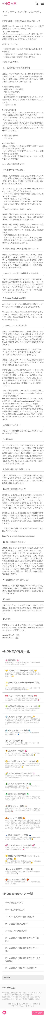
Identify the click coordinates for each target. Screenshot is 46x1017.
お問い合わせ (12, 1004)
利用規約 (35, 1004)
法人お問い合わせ (24, 1004)
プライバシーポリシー (18, 1006)
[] (40, 978)
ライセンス (31, 1006)
